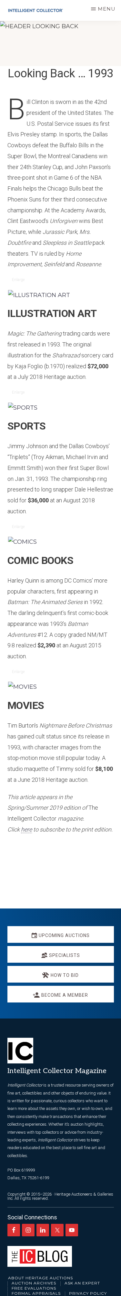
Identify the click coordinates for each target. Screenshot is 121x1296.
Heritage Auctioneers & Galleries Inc (60, 1196)
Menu (107, 9)
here (26, 829)
